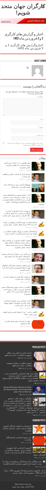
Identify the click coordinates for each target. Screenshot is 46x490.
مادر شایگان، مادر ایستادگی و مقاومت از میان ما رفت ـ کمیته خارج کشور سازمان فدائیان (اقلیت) (22, 462)
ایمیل (40, 127)
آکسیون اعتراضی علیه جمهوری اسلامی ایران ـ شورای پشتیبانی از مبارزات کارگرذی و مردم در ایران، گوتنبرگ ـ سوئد (24, 451)
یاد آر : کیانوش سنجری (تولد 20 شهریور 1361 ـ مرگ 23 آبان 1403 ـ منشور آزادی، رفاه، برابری (24, 471)
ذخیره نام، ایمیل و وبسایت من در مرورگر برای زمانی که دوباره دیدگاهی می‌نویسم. (25, 144)
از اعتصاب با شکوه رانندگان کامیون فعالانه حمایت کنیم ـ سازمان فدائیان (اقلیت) (17, 428)
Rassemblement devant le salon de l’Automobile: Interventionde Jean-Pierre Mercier (17, 389)
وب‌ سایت (39, 135)
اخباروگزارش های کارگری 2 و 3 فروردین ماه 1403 (24, 46)
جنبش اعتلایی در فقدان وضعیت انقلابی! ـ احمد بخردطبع (18, 364)
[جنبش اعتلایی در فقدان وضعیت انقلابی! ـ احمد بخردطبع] (39, 366)
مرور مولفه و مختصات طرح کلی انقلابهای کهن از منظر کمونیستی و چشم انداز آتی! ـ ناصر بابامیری (16, 268)
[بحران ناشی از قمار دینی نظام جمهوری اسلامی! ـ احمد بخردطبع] (39, 356)
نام (41, 119)
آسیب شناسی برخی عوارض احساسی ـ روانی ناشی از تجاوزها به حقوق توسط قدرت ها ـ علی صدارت (16, 303)
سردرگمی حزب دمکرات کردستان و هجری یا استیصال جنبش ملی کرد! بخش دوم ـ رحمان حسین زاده (16, 256)
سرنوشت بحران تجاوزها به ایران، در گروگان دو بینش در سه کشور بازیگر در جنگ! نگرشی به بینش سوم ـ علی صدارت (16, 213)
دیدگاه (40, 97)
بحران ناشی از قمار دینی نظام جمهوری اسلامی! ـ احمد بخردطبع (18, 354)
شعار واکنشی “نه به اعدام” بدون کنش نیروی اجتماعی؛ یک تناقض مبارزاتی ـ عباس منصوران (17, 165)
